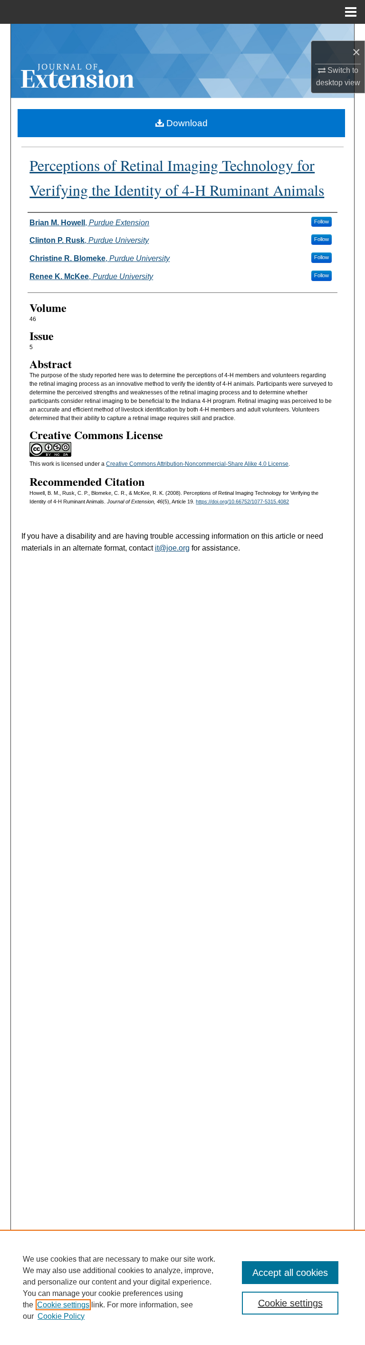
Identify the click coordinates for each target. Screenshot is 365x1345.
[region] (182, 1287)
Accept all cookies (290, 1272)
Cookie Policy (61, 1316)
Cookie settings (63, 1305)
